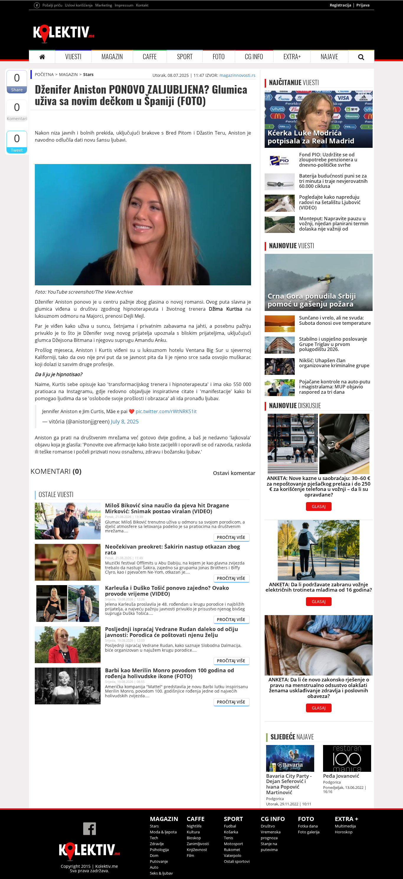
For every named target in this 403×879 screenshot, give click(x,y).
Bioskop (194, 837)
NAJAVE (329, 56)
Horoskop (344, 832)
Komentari (17, 118)
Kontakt (142, 5)
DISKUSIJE (295, 405)
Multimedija (345, 826)
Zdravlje (157, 843)
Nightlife (194, 826)
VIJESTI (73, 56)
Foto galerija (309, 832)
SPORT (185, 56)
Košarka (231, 832)
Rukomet (232, 849)
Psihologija (159, 849)
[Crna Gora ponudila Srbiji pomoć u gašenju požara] (319, 282)
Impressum (124, 5)
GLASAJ (319, 506)
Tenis (228, 837)
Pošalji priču (52, 5)
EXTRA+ (292, 56)
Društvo (268, 826)
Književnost (197, 849)
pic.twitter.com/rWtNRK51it (166, 411)
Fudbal (230, 826)
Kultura (193, 832)
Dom (154, 855)
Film (190, 855)
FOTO (219, 56)
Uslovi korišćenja (79, 5)
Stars (88, 74)
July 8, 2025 (125, 421)
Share (17, 89)
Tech (154, 837)
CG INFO (254, 56)
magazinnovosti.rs (237, 75)
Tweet (17, 150)
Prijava (363, 5)
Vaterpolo (232, 855)
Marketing (103, 5)
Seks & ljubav (161, 873)
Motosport (233, 843)
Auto (154, 867)
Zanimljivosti (198, 843)
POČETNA (44, 74)
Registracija (340, 5)
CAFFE (150, 56)
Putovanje (159, 861)
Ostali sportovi (237, 861)
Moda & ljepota (163, 832)
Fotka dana (308, 826)
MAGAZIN (112, 56)
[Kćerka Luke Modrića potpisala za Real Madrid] (319, 119)
